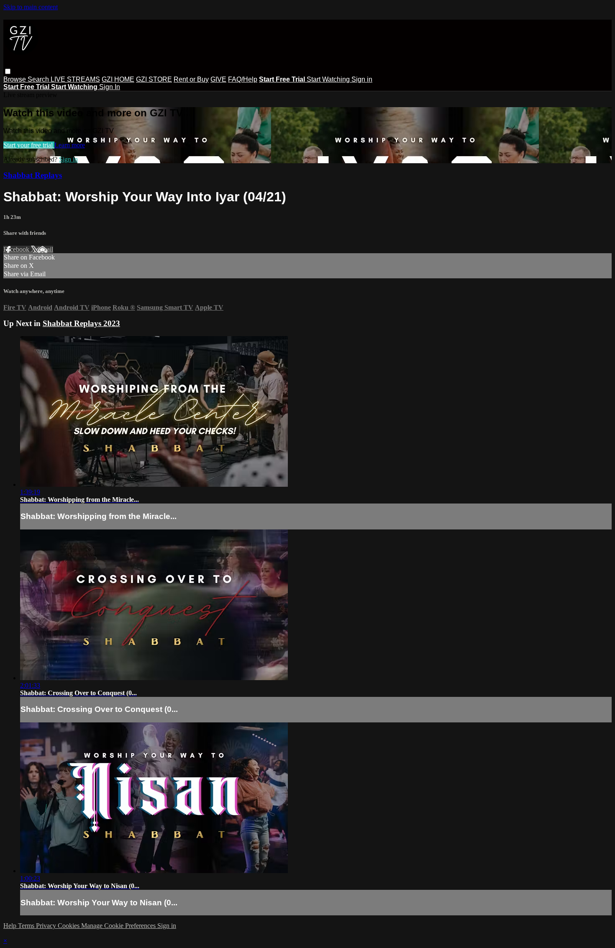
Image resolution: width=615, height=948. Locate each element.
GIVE (218, 79)
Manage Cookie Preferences (119, 925)
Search (39, 79)
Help (10, 925)
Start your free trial (28, 145)
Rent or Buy (191, 79)
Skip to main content (30, 6)
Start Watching (329, 79)
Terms (27, 925)
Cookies (69, 925)
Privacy (47, 925)
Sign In (109, 86)
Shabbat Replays (32, 175)
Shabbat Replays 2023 (81, 323)
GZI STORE (154, 79)
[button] (7, 71)
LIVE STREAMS (75, 79)
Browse (15, 79)
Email (45, 249)
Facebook (17, 249)
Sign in (361, 79)
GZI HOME (118, 79)
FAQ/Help (242, 79)
